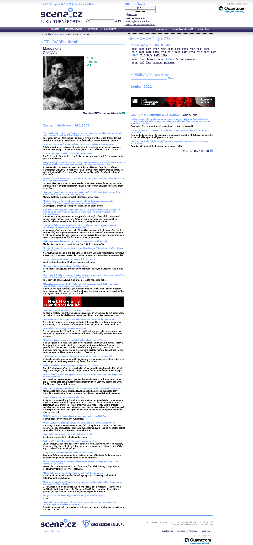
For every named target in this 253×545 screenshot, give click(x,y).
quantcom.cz (162, 29)
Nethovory (59, 34)
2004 (170, 49)
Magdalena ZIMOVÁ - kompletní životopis (102, 113)
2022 (135, 55)
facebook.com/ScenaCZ (182, 29)
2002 (156, 49)
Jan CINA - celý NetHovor (195, 150)
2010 (134, 52)
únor (142, 59)
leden (135, 59)
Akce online (73, 34)
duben (160, 59)
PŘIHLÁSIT (131, 15)
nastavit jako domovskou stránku (140, 25)
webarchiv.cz (203, 29)
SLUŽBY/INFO (110, 29)
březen (151, 59)
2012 (148, 52)
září (142, 62)
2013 (156, 52)
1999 (134, 49)
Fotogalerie (87, 34)
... (123, 113)
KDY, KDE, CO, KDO (74, 29)
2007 (192, 49)
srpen (135, 62)
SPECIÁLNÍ (93, 29)
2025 (157, 55)
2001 (149, 49)
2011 (141, 52)
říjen (148, 62)
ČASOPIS (55, 29)
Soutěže (47, 34)
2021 (214, 52)
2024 (149, 55)
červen (180, 59)
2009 (206, 49)
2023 (142, 55)
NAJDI (117, 21)
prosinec (169, 62)
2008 (199, 49)
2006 (185, 49)
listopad (157, 62)
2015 (170, 52)
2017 (185, 52)
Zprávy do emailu (52, 531)
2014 (163, 52)
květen (170, 59)
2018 (192, 52)
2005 (178, 49)
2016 (177, 52)
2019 (199, 52)
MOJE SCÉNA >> (135, 4)
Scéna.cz (46, 8)
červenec (190, 59)
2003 (163, 49)
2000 (141, 49)
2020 (206, 52)
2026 (164, 55)
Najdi (171, 78)
